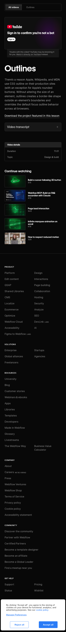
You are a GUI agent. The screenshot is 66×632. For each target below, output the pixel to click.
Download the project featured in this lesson (32, 115)
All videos (13, 7)
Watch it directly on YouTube (28, 54)
